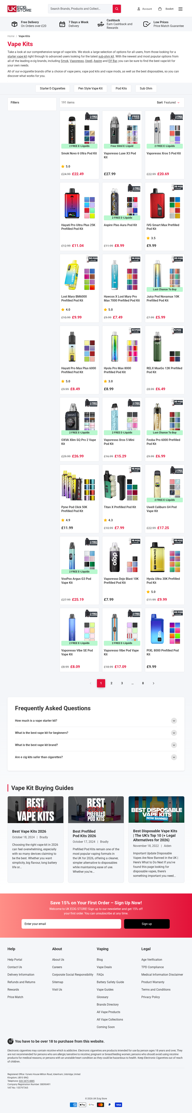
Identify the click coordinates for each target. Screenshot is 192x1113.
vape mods (113, 71)
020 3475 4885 (26, 1081)
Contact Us (15, 967)
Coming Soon (106, 1027)
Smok (64, 61)
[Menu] (180, 9)
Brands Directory (108, 1004)
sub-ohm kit (106, 56)
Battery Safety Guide (110, 982)
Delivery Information (21, 974)
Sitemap (57, 982)
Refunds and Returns (21, 982)
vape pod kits (91, 71)
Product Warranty (152, 982)
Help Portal (15, 959)
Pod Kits (121, 88)
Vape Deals (104, 967)
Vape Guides (105, 989)
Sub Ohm (146, 88)
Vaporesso (77, 61)
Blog (100, 959)
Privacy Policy (150, 997)
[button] (168, 102)
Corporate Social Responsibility (72, 974)
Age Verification (151, 959)
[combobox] (76, 8)
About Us (58, 959)
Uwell (88, 61)
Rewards (13, 989)
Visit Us (57, 989)
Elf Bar (112, 61)
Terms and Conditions (155, 989)
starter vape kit (17, 56)
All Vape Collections (110, 1019)
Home (11, 36)
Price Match (15, 997)
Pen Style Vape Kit (90, 88)
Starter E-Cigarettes (52, 88)
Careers (57, 967)
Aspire (98, 61)
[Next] (153, 683)
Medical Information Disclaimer (162, 974)
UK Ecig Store (100, 1098)
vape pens (74, 71)
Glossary (102, 997)
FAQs (100, 974)
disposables (155, 71)
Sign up (147, 923)
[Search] (117, 9)
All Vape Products (108, 1012)
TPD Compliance (152, 967)
